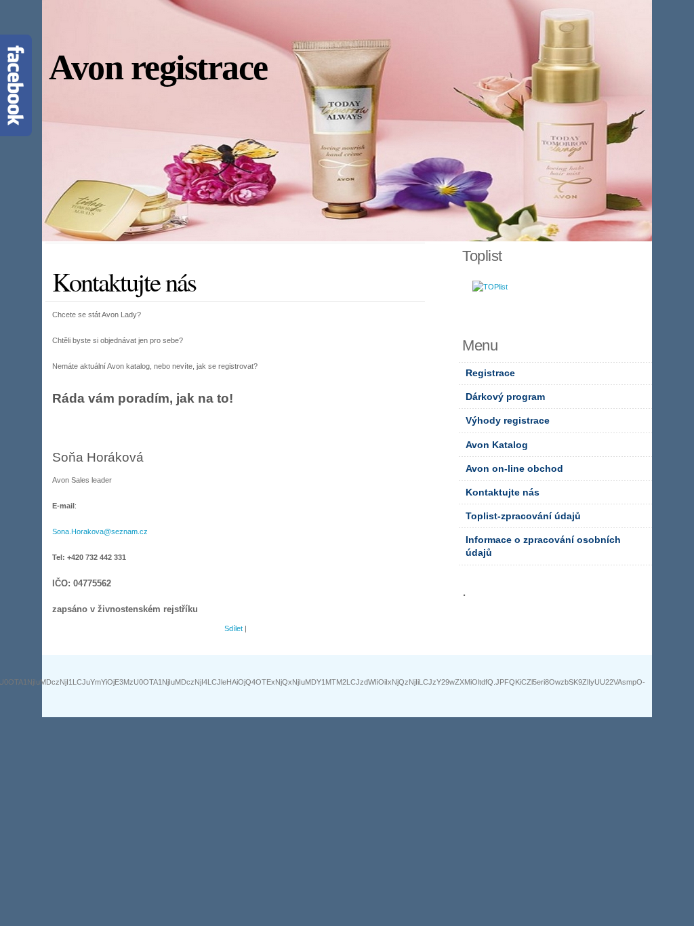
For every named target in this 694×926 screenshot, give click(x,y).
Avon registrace (158, 67)
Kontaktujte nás (502, 492)
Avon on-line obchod (514, 468)
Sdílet (233, 628)
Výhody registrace (508, 420)
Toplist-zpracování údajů (523, 515)
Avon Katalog (497, 444)
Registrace (490, 372)
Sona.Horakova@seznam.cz (100, 531)
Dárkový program (505, 396)
